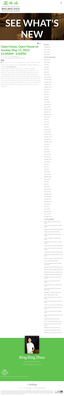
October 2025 (47, 84)
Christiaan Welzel (27, 388)
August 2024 (47, 117)
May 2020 (46, 206)
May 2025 (46, 97)
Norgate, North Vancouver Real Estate (53, 274)
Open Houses (47, 52)
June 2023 (46, 144)
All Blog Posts (47, 47)
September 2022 (48, 159)
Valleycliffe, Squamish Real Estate (51, 318)
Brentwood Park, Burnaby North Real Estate (15, 58)
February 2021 (47, 189)
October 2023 (47, 139)
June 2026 (46, 67)
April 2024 (46, 127)
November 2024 (48, 109)
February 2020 (47, 211)
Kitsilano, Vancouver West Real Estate (53, 258)
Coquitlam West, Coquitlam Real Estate (53, 245)
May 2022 (46, 166)
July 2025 (46, 92)
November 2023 (48, 136)
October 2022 (47, 156)
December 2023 (48, 134)
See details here (11, 67)
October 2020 (47, 199)
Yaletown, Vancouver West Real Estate (53, 332)
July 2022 (46, 164)
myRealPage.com (32, 385)
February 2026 (47, 77)
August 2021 (47, 179)
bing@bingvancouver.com (35, 364)
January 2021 (47, 191)
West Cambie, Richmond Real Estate (52, 321)
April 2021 (46, 184)
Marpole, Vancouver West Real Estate (53, 267)
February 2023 (47, 154)
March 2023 (47, 151)
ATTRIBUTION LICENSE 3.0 (40, 388)
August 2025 (47, 89)
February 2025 (47, 104)
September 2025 (48, 87)
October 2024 (47, 112)
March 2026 (47, 74)
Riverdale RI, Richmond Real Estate (52, 292)
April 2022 (46, 169)
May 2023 (46, 146)
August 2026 (47, 62)
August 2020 (47, 204)
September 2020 (48, 201)
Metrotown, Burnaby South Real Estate (53, 272)
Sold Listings (47, 54)
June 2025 (46, 94)
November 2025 (48, 82)
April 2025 (46, 99)
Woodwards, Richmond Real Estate (52, 330)
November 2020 (48, 196)
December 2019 (48, 216)
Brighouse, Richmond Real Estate (52, 231)
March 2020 (47, 209)
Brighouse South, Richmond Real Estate (53, 229)
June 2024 (46, 122)
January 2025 (47, 107)
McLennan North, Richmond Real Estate (53, 269)
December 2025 (48, 79)
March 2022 (47, 171)
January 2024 (47, 131)
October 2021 (47, 174)
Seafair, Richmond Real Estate (51, 294)
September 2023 (48, 141)
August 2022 (47, 161)
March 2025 (47, 102)
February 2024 (47, 129)
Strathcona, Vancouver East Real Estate (53, 305)
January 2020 (47, 214)
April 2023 (46, 149)
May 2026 (46, 69)
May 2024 (46, 124)
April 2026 (46, 72)
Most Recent (47, 59)
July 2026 (46, 64)
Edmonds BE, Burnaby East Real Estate (53, 252)
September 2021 (48, 176)
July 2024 (46, 119)
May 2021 (46, 181)
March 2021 (47, 186)
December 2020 (48, 194)
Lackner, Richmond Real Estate (51, 260)
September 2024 (48, 114)
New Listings (47, 49)
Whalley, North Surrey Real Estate (52, 327)
